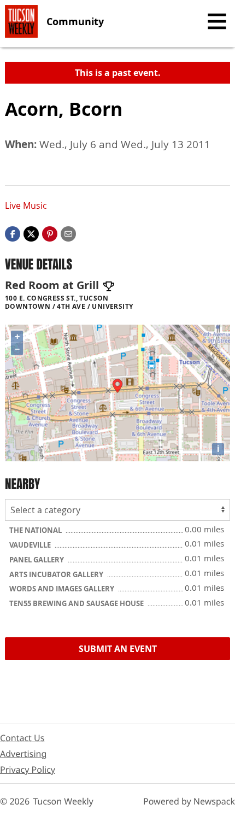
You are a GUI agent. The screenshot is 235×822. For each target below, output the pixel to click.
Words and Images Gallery (62, 589)
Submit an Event (118, 649)
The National (36, 530)
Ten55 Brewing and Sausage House (77, 603)
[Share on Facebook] (12, 233)
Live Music (26, 205)
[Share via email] (68, 233)
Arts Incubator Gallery (57, 574)
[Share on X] (31, 233)
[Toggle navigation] (217, 21)
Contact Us (22, 738)
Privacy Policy (27, 770)
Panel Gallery (37, 560)
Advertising (23, 754)
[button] (49, 233)
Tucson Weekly (63, 801)
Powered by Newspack (189, 801)
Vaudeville (30, 545)
